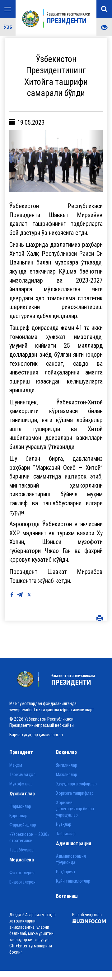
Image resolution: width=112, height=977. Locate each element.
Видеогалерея (22, 882)
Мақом (15, 765)
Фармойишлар (22, 825)
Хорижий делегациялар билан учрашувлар (75, 809)
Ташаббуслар (21, 850)
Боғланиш (67, 896)
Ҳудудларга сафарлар (76, 784)
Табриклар (66, 833)
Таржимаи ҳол (22, 774)
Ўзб (8, 27)
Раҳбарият (66, 872)
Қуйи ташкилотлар (73, 881)
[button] (16, 161)
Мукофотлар (21, 784)
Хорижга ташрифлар (75, 793)
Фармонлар (20, 806)
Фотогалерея (22, 872)
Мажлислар (66, 774)
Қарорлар (18, 815)
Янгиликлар (66, 765)
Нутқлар (63, 824)
